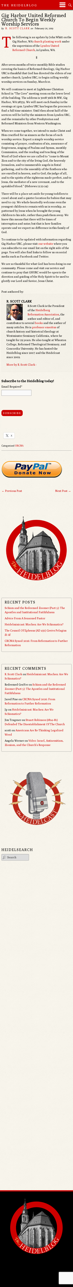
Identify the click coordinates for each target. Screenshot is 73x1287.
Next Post (63, 490)
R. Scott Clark (17, 28)
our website (45, 243)
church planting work (47, 41)
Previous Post (12, 490)
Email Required (11, 386)
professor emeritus (44, 327)
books (39, 323)
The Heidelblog (19, 5)
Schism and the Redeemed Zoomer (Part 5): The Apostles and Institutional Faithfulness (35, 689)
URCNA (19, 445)
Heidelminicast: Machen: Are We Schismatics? (34, 624)
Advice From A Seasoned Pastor (25, 618)
